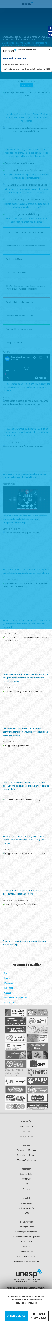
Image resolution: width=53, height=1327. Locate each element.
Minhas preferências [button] (38, 1315)
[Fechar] (49, 49)
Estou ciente (18, 1315)
